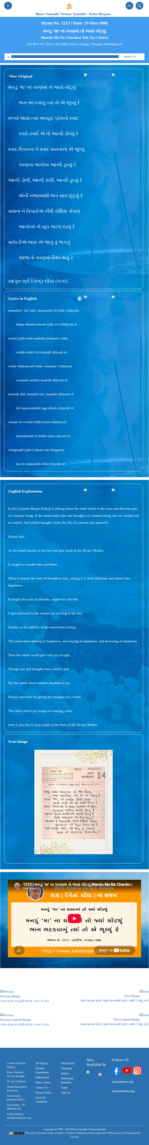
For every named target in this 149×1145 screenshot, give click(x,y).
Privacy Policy (44, 1092)
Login (64, 1087)
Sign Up (65, 1092)
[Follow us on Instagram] (137, 1070)
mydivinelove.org (122, 1081)
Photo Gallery (43, 1082)
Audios (65, 1073)
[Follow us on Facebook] (116, 1070)
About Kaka (67, 1063)
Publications (42, 1077)
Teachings (66, 1068)
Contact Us (42, 1087)
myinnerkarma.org (123, 1091)
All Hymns (42, 1063)
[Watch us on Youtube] (127, 1070)
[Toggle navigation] (8, 5)
